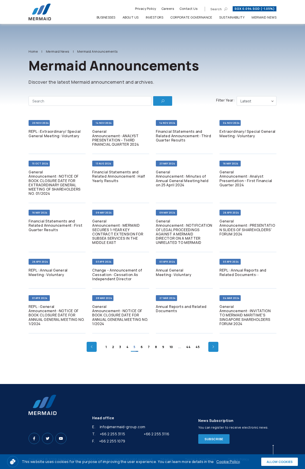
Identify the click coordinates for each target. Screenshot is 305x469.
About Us (131, 17)
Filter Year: (225, 100)
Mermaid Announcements (97, 51)
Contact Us (189, 8)
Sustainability (231, 17)
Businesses (106, 17)
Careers (167, 8)
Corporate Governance (191, 17)
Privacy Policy (145, 8)
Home (33, 51)
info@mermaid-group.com (122, 426)
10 (171, 347)
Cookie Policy (228, 461)
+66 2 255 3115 (112, 434)
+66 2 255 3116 (156, 434)
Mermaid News (264, 17)
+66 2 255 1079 (112, 441)
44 (188, 347)
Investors (154, 17)
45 (198, 347)
